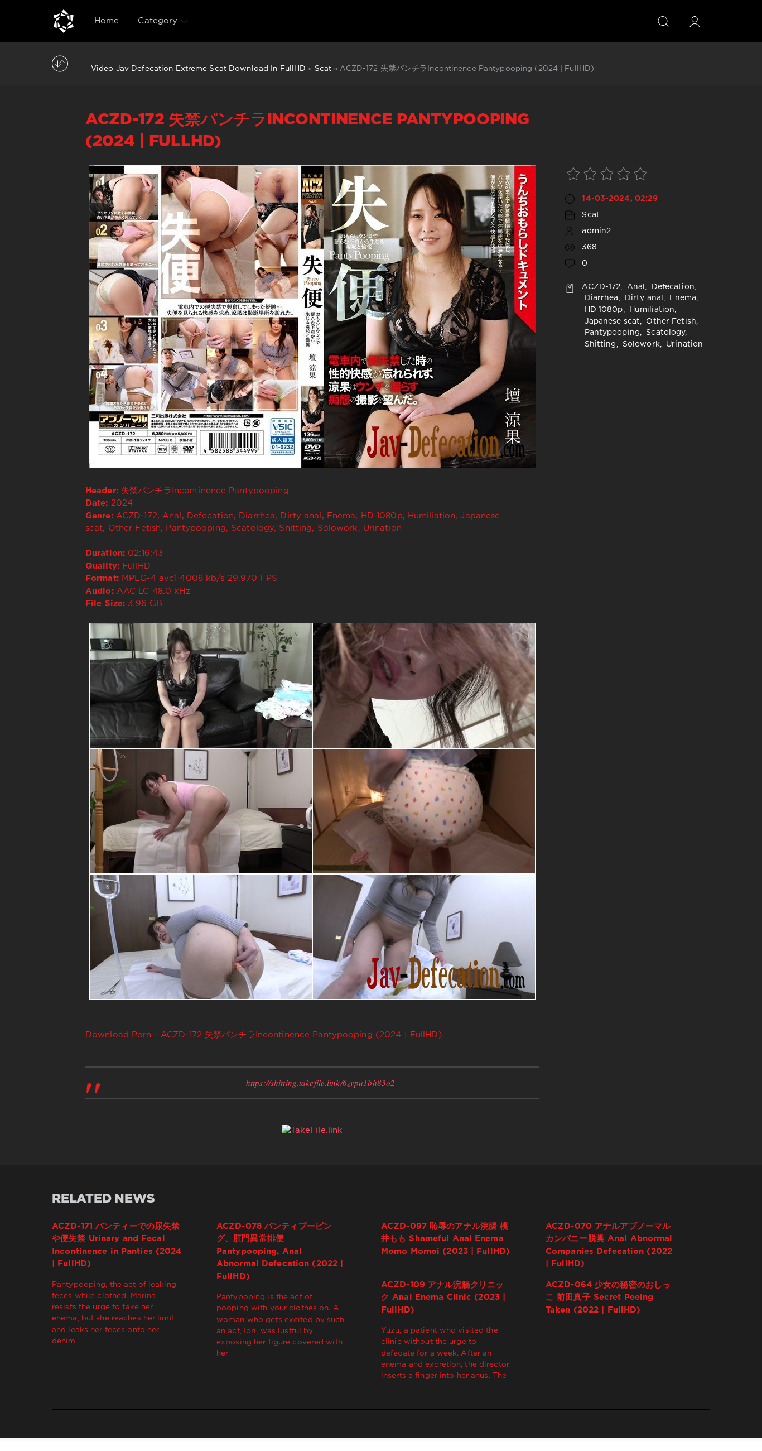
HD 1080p (602, 309)
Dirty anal (643, 298)
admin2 (596, 231)
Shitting (599, 344)
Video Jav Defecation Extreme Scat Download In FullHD (198, 68)
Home (106, 21)
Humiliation (650, 309)
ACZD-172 (601, 287)
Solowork (640, 344)
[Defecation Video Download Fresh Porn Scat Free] (63, 21)
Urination (683, 344)
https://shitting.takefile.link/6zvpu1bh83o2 (320, 1082)
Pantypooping (611, 332)
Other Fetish (670, 321)
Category (157, 21)
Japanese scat (611, 321)
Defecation (671, 287)
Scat (323, 68)
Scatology (664, 332)
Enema (681, 298)
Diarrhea (600, 298)
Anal (635, 287)
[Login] (694, 21)
